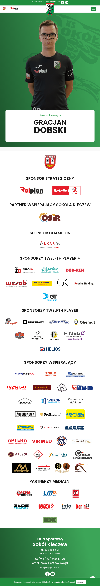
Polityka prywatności (50, 567)
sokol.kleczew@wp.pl (54, 563)
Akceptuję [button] (80, 582)
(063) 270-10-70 (55, 559)
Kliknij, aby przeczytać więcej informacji (58, 582)
